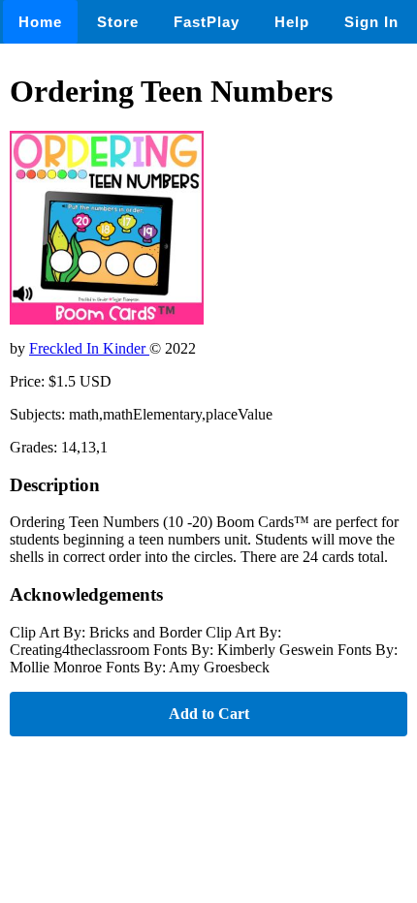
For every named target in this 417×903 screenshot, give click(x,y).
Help (291, 22)
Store (118, 22)
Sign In (371, 22)
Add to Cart (209, 713)
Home (40, 22)
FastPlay (207, 22)
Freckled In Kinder (89, 348)
